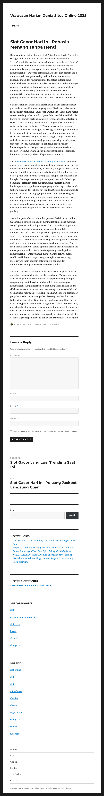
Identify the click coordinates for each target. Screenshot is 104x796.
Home (13, 749)
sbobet (43, 324)
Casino (13, 762)
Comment (16, 355)
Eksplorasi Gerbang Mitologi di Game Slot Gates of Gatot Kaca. (44, 547)
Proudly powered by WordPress (58, 788)
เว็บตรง (13, 705)
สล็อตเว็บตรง (16, 691)
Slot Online (15, 774)
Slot (12, 755)
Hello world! (46, 585)
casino (36, 324)
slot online (54, 324)
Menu (15, 26)
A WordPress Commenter (23, 585)
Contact (14, 780)
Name (14, 393)
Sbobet (14, 768)
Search (13, 510)
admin (16, 324)
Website (14, 418)
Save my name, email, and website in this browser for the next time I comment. (45, 431)
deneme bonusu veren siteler (24, 617)
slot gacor (15, 624)
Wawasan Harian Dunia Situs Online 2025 (48, 15)
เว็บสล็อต (14, 698)
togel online (16, 712)
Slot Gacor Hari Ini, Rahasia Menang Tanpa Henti (41, 161)
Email (14, 406)
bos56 (13, 631)
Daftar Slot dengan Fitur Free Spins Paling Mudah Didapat (42, 551)
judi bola (14, 733)
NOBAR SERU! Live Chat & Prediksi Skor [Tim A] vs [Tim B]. (42, 554)
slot (48, 324)
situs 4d (14, 638)
